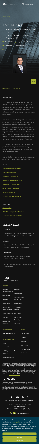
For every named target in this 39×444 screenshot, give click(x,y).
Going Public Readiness (10, 188)
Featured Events (7, 347)
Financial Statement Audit (11, 184)
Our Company (25, 333)
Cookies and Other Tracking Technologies (19, 409)
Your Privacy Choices (23, 413)
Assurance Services (9, 172)
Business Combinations (10, 176)
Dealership (5, 299)
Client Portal (24, 345)
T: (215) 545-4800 (23, 42)
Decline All (19, 440)
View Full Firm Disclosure (14, 375)
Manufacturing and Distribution (13, 211)
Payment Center (29, 4)
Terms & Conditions (14, 404)
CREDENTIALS (17, 88)
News (4, 343)
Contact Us (24, 353)
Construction (6, 207)
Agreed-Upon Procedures (11, 168)
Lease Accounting (8, 192)
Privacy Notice (26, 404)
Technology (17, 324)
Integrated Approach (8, 333)
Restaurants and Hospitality (12, 215)
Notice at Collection (19, 406)
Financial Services (7, 313)
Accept (19, 437)
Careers (23, 337)
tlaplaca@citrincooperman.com (15, 45)
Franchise (5, 317)
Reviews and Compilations (11, 196)
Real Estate (17, 313)
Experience (6, 88)
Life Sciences (18, 293)
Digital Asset (6, 303)
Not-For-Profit (18, 303)
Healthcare (17, 289)
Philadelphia (9, 41)
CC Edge (23, 341)
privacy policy (16, 422)
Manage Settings (19, 434)
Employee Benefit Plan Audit (12, 180)
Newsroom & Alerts (8, 357)
